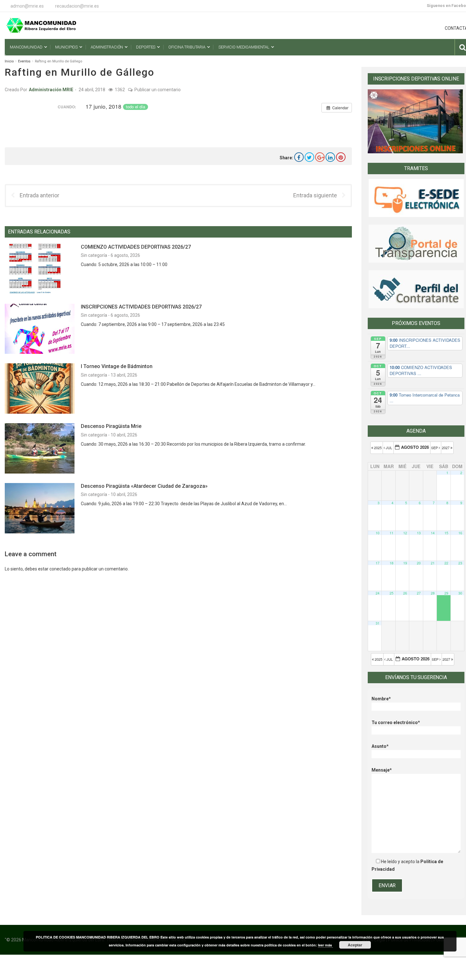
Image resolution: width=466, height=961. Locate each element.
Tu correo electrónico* (396, 722)
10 (377, 533)
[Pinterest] (341, 157)
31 (377, 623)
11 (391, 533)
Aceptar (355, 945)
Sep (435, 447)
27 (419, 593)
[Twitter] (309, 157)
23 (460, 563)
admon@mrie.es (27, 6)
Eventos (24, 61)
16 (460, 533)
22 (446, 563)
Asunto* (380, 746)
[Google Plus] (320, 157)
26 (405, 593)
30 (460, 593)
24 (377, 593)
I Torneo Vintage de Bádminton (116, 366)
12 (405, 533)
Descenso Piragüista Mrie (111, 426)
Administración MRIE (51, 89)
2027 (446, 447)
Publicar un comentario (157, 89)
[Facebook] (299, 157)
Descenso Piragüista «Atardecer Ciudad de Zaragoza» (144, 486)
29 (446, 593)
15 (446, 533)
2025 (378, 447)
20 (419, 563)
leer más (325, 945)
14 (433, 533)
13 (419, 533)
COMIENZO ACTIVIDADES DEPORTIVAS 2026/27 (136, 247)
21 (433, 563)
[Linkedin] (330, 157)
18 (391, 563)
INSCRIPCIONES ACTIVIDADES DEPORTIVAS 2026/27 (141, 307)
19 (405, 563)
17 (377, 563)
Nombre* (381, 698)
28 (433, 593)
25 (391, 593)
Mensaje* (382, 770)
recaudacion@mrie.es (77, 6)
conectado (60, 568)
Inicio (9, 61)
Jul (389, 447)
